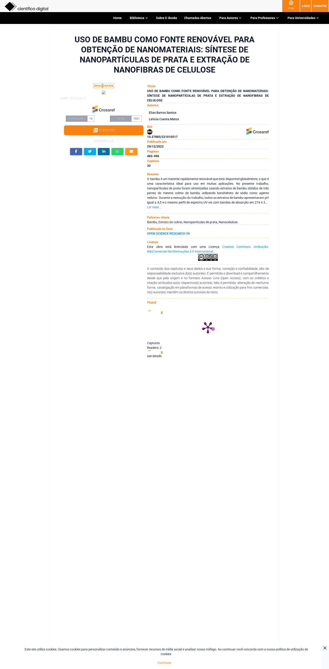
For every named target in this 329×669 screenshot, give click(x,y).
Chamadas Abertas (197, 18)
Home (117, 18)
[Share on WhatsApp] (117, 151)
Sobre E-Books (166, 18)
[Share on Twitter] (90, 151)
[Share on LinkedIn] (104, 151)
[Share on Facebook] (76, 151)
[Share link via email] (131, 151)
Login (306, 6)
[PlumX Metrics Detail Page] (207, 327)
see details (154, 356)
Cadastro (320, 6)
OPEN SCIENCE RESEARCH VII (168, 233)
